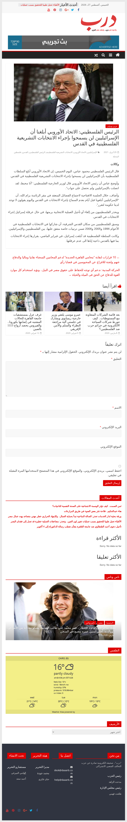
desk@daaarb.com (63, 772)
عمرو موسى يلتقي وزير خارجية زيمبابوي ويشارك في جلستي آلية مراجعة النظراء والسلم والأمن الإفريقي (66, 321)
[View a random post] (96, 55)
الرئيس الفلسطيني (37, 152)
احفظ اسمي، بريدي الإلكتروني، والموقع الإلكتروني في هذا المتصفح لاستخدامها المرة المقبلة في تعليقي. (65, 473)
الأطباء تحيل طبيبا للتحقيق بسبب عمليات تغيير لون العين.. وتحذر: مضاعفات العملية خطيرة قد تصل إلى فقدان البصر (65, 521)
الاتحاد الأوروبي (80, 152)
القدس (25, 152)
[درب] (117, 55)
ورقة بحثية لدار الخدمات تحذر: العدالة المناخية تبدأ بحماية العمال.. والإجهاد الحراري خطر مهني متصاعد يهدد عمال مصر (64, 516)
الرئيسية (109, 622)
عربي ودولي (112, 126)
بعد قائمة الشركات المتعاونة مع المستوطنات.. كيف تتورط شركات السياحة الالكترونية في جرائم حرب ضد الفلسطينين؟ (102, 321)
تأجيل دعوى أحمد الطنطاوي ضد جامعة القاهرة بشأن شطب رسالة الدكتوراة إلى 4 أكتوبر (79, 526)
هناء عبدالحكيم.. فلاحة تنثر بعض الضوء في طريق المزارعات (92, 511)
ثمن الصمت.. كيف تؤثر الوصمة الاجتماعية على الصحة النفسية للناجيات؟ (86, 506)
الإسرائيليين (92, 152)
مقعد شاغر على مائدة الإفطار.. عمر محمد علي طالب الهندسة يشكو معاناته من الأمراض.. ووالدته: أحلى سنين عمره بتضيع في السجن (61, 629)
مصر (100, 622)
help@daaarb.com (63, 781)
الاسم (116, 407)
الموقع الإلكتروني (110, 446)
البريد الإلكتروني (110, 427)
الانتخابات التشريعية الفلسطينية (59, 152)
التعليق (116, 359)
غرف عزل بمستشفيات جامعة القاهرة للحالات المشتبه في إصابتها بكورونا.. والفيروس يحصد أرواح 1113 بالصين (24, 321)
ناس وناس (90, 622)
